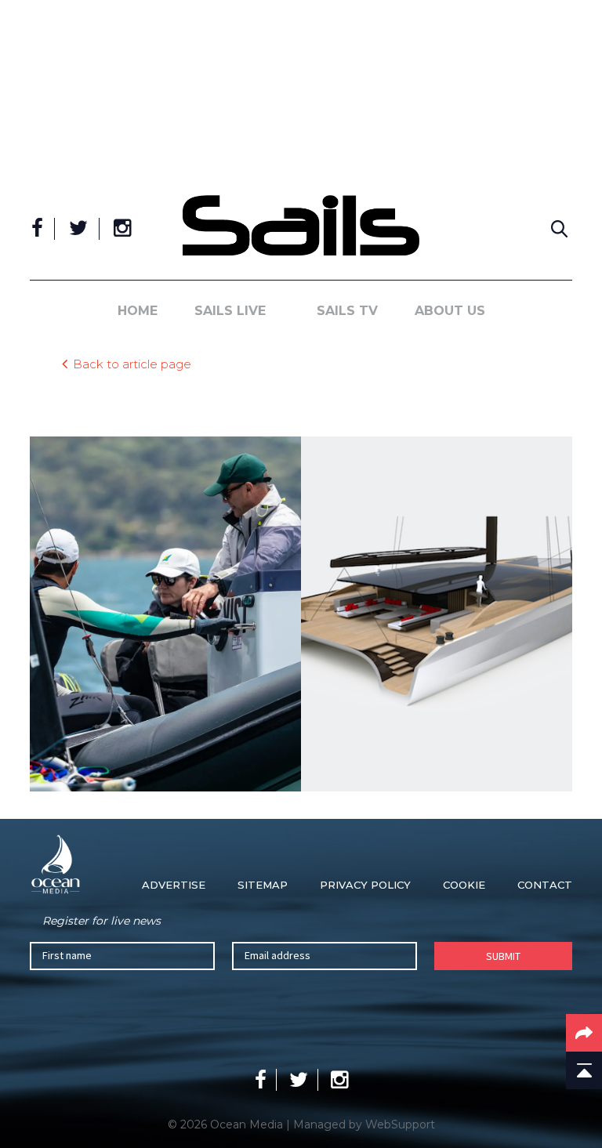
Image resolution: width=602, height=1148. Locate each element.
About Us (450, 310)
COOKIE (464, 884)
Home (138, 310)
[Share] (584, 1033)
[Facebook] (37, 228)
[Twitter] (78, 228)
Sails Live (230, 310)
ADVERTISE (173, 884)
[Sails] (301, 225)
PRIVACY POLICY (365, 884)
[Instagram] (122, 228)
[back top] (584, 1070)
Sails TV (347, 310)
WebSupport (400, 1124)
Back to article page (132, 363)
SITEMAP (263, 884)
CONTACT (544, 884)
